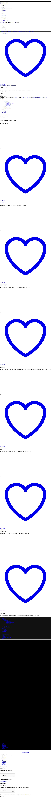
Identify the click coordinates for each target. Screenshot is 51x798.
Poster (5, 110)
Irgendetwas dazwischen (10, 103)
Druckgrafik (4, 18)
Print (2, 12)
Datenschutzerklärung (25, 794)
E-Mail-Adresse (3, 785)
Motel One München (7, 626)
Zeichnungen (4, 10)
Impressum (4, 746)
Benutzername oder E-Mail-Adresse (6, 770)
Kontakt (3, 20)
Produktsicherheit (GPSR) (6, 637)
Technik (26, 97)
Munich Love (4, 15)
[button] (3, 5)
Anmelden (9, 779)
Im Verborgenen (13, 22)
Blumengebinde (2, 202)
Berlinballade (8, 102)
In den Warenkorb (2, 96)
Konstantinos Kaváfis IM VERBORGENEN (40, 97)
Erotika (5, 106)
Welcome (3, 8)
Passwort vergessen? (3, 781)
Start (0, 22)
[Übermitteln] (2, 756)
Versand (3, 636)
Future (29, 97)
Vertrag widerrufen (5, 634)
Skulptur (3, 13)
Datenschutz (4, 745)
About (3, 638)
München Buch (8, 104)
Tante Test (1, 611)
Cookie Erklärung (5, 747)
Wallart (5, 111)
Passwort (2, 772)
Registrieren (2, 796)
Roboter (23, 97)
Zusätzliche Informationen (5, 114)
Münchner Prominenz (7, 108)
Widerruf (3, 744)
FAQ (3, 635)
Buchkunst (3, 17)
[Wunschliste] (0, 32)
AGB (3, 743)
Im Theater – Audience (3, 284)
